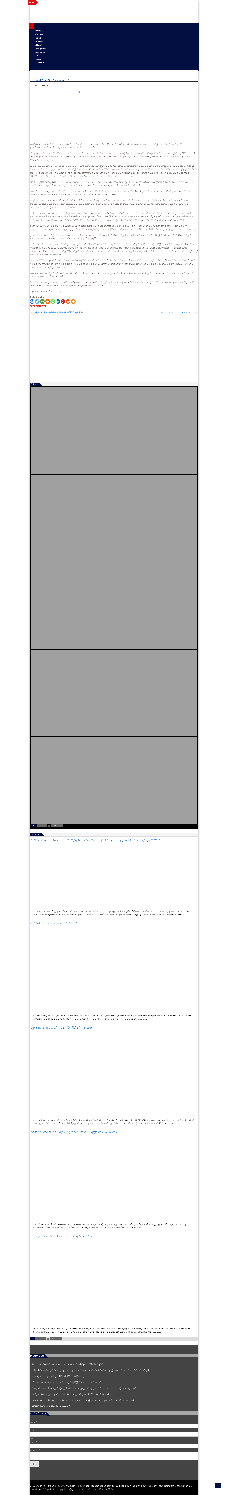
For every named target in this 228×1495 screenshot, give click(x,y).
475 (53, 1339)
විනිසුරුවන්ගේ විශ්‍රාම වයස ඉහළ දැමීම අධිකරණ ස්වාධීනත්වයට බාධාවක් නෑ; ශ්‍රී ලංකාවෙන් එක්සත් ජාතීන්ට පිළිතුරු (90, 1370)
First (32, 1430)
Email (33, 1442)
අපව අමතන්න (41, 49)
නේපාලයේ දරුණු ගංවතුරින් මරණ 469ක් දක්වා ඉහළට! (59, 1376)
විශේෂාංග (39, 34)
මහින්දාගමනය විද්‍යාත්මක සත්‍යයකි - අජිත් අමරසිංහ (62, 1236)
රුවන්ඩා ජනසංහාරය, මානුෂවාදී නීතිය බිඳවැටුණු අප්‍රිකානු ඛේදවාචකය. (74, 1132)
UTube (38, 59)
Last (32, 1438)
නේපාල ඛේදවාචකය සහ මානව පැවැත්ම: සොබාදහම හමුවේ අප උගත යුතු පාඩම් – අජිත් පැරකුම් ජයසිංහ (95, 840)
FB (36, 56)
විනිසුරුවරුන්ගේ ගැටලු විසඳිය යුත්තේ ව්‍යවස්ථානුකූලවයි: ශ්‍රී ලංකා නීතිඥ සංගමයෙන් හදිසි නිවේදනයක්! (84, 1388)
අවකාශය (39, 41)
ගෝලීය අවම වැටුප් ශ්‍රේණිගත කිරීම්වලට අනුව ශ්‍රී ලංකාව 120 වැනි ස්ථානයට (70, 1394)
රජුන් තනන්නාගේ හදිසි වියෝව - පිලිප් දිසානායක (61, 1027)
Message (35, 1450)
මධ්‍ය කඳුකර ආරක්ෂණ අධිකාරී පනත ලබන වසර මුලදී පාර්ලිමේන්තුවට (67, 1364)
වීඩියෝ (38, 45)
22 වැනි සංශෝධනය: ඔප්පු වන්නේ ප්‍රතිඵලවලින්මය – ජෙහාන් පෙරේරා (67, 1382)
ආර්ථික (38, 38)
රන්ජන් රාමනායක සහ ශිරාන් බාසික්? (53, 923)
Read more (177, 914)
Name (33, 1422)
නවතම (38, 31)
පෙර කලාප (40, 52)
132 (54, 826)
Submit (34, 1464)
